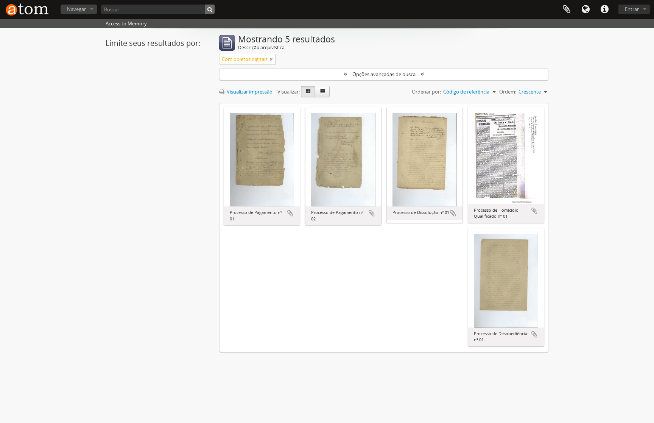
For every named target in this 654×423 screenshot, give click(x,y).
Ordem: (507, 91)
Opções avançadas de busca (384, 74)
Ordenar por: (426, 91)
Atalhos (604, 9)
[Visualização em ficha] (308, 91)
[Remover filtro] (271, 59)
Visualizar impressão (249, 91)
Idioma (585, 9)
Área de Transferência (566, 9)
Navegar (76, 9)
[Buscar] (210, 9)
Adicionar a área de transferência (290, 213)
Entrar (632, 9)
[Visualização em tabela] (322, 91)
